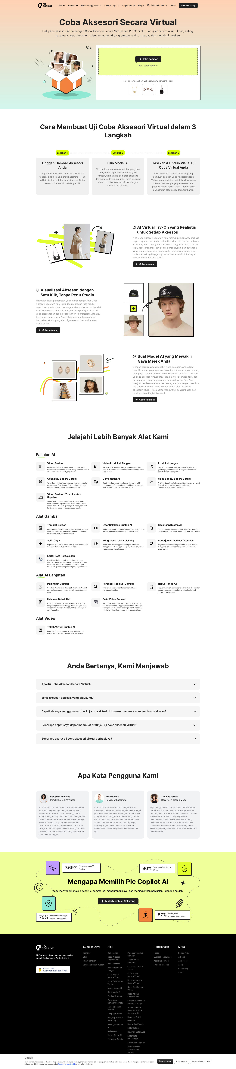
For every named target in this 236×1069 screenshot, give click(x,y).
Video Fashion (113, 963)
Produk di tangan (115, 996)
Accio (180, 965)
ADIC (180, 972)
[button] (148, 61)
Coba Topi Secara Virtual (135, 988)
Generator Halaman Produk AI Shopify (136, 1002)
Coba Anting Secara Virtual (133, 974)
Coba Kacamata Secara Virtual (134, 981)
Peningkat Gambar (115, 1039)
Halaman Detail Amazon (134, 1018)
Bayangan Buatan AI (115, 1025)
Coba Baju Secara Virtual (115, 982)
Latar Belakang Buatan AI (114, 1008)
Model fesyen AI (114, 988)
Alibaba (181, 957)
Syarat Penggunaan (163, 957)
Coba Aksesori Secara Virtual (113, 958)
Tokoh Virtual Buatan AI (133, 961)
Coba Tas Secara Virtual (135, 968)
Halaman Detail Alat (136, 1032)
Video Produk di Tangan (114, 969)
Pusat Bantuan (89, 961)
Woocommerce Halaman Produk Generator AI (134, 1010)
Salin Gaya (112, 1031)
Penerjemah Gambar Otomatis (115, 1001)
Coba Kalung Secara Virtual (133, 995)
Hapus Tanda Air (114, 1035)
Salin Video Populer (136, 1042)
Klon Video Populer (135, 1024)
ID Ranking (183, 969)
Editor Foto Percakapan (132, 1037)
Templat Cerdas (114, 1013)
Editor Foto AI (133, 1028)
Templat (86, 953)
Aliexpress (182, 961)
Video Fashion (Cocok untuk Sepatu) (133, 1049)
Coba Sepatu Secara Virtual (113, 975)
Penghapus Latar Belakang (115, 1019)
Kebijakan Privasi (161, 961)
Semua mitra (183, 953)
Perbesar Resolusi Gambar (135, 954)
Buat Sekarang (188, 5)
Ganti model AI (113, 992)
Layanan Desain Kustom (93, 965)
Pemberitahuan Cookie (67, 1064)
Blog (85, 957)
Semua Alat (112, 953)
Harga (141, 5)
